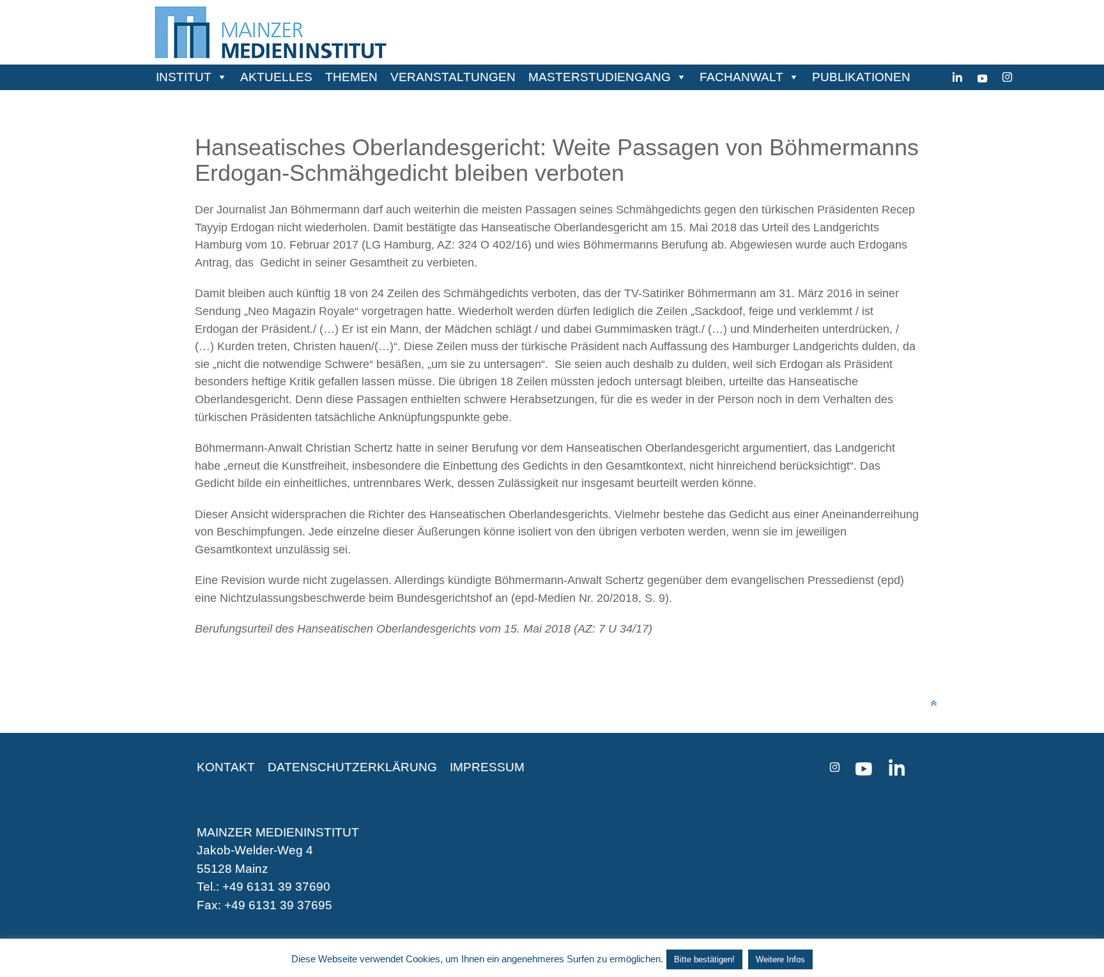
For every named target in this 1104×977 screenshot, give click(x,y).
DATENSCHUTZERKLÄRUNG (352, 767)
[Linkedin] (957, 77)
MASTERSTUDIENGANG (599, 77)
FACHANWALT (741, 77)
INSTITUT (183, 77)
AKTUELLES (276, 77)
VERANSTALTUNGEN (453, 77)
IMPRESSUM (487, 767)
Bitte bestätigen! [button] (704, 959)
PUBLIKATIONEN (861, 77)
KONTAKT (226, 767)
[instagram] (1007, 77)
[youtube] (982, 77)
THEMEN (351, 77)
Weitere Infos (780, 959)
